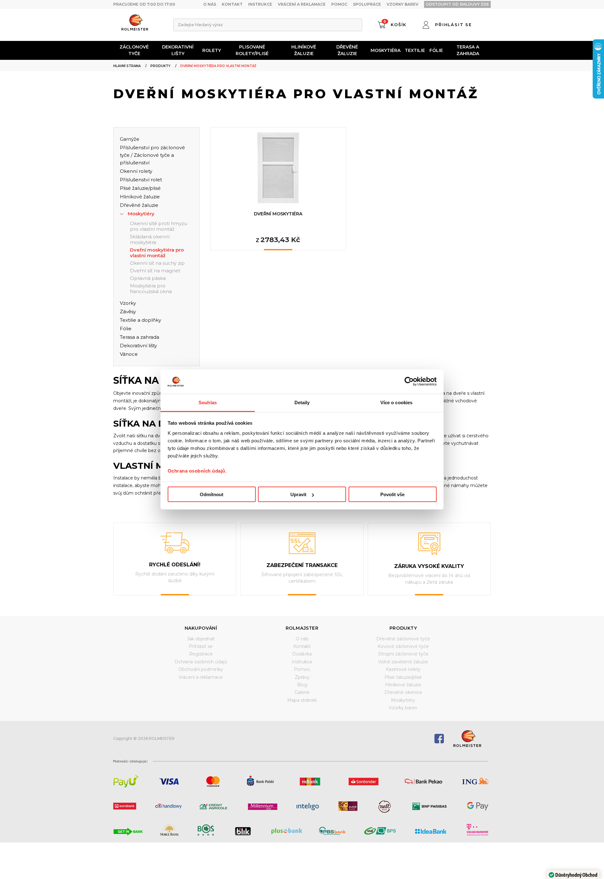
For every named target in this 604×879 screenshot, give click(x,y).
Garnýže (129, 139)
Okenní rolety (136, 171)
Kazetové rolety (403, 669)
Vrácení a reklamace (302, 4)
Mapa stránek (302, 700)
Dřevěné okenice (403, 692)
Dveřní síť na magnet (155, 271)
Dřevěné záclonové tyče (403, 639)
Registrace (201, 654)
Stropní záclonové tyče (403, 654)
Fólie (436, 50)
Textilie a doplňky (140, 320)
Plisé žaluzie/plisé (140, 188)
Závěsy (128, 312)
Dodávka (302, 654)
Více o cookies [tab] (396, 402)
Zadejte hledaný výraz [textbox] (200, 24)
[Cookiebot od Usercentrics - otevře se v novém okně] (409, 381)
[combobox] (267, 25)
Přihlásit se (201, 646)
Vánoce (129, 354)
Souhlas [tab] (208, 402)
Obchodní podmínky (200, 669)
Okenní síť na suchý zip (157, 263)
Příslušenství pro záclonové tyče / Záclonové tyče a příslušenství (152, 155)
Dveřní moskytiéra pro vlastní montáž (157, 252)
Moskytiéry (141, 214)
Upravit (298, 494)
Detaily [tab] (302, 402)
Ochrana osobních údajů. (197, 470)
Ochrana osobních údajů (201, 662)
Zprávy (302, 677)
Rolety (211, 50)
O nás (209, 4)
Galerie (302, 692)
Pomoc (339, 4)
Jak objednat (201, 639)
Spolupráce (367, 4)
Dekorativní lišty (177, 50)
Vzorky (128, 303)
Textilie (415, 50)
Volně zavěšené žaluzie (403, 662)
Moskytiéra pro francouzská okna (151, 288)
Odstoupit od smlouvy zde (457, 4)
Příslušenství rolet (141, 180)
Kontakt (232, 4)
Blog (302, 685)
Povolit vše (392, 494)
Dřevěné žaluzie (347, 50)
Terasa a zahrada (467, 50)
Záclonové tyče (134, 50)
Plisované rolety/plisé (252, 50)
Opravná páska (148, 278)
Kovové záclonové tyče (403, 646)
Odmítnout (211, 494)
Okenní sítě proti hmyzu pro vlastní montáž (158, 226)
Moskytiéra (385, 50)
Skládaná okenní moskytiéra (150, 239)
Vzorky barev (402, 4)
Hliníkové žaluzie (303, 50)
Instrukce (260, 4)
